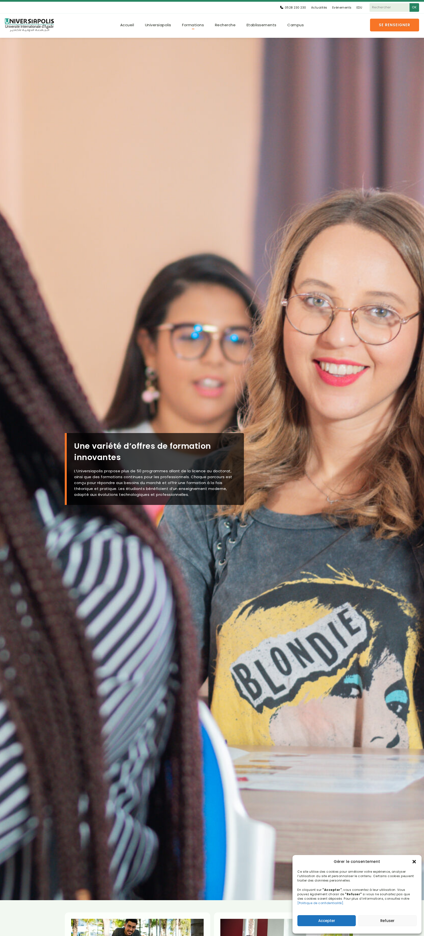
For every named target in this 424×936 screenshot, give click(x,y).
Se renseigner (394, 24)
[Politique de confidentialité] (320, 903)
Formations (193, 24)
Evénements (342, 7)
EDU (359, 7)
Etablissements (262, 24)
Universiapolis (158, 24)
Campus (295, 24)
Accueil (127, 24)
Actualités (319, 7)
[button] (414, 861)
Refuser (387, 920)
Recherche (225, 24)
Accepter (326, 920)
